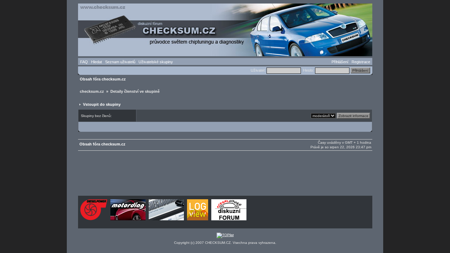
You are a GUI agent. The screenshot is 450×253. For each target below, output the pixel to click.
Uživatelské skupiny (156, 62)
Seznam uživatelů (120, 62)
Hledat (96, 62)
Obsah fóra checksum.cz (103, 79)
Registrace (361, 62)
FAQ (84, 62)
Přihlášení (340, 62)
